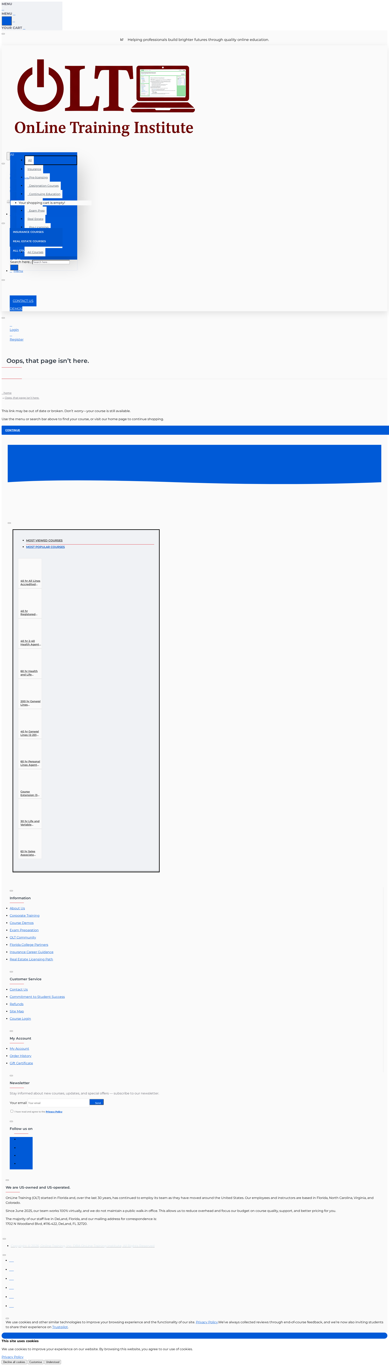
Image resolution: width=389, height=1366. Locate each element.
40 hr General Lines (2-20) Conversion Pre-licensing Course (29, 733)
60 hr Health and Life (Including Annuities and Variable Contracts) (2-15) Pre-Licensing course (30, 673)
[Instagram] (22, 1149)
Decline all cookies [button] (14, 1362)
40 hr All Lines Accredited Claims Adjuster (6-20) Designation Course (30, 582)
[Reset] (7, 21)
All (30, 160)
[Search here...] (8, 156)
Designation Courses (43, 186)
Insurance (34, 169)
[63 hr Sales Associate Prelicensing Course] (28, 840)
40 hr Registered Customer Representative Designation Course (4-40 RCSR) (30, 612)
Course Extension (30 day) (29, 793)
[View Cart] (9, 203)
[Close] (3, 8)
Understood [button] (52, 1362)
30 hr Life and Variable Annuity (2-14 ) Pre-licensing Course (30, 823)
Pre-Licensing (38, 227)
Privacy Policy (207, 1322)
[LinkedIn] (22, 1157)
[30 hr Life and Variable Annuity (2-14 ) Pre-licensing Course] (28, 809)
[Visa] (11, 1259)
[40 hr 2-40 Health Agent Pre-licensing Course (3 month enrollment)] (28, 629)
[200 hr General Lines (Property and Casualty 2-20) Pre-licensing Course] (28, 690)
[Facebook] (22, 1141)
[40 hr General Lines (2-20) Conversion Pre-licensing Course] (28, 720)
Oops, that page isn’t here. (22, 397)
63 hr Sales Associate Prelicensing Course (28, 853)
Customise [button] (35, 1362)
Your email (18, 1103)
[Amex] (11, 1277)
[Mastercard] (11, 1268)
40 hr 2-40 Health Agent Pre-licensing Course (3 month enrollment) (29, 642)
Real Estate (35, 219)
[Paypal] (11, 1295)
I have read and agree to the (38, 1111)
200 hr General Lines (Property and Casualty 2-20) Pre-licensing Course (30, 703)
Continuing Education (44, 194)
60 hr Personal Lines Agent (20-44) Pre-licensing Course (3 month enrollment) (30, 763)
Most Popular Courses (45, 547)
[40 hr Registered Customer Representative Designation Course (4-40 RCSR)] (28, 599)
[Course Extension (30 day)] (28, 780)
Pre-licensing (38, 177)
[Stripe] (11, 1305)
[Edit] (3, 33)
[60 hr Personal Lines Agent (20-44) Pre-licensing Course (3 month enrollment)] (28, 750)
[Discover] (11, 1286)
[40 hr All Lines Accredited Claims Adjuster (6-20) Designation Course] (28, 569)
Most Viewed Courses (44, 540)
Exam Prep (36, 210)
